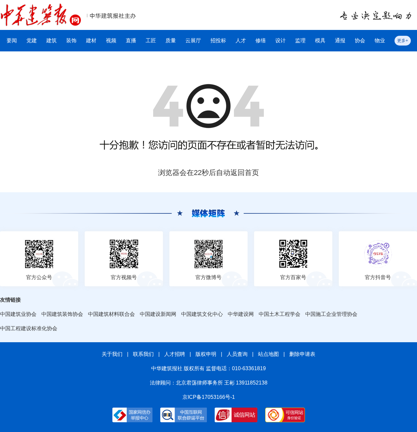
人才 (241, 40)
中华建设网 (241, 314)
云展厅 (193, 40)
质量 (170, 40)
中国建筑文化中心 (202, 314)
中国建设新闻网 (158, 314)
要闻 (12, 40)
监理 (300, 40)
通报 (340, 40)
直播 (131, 40)
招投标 (218, 40)
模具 (320, 40)
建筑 (51, 40)
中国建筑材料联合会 (111, 314)
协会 (360, 40)
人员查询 (237, 354)
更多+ (402, 40)
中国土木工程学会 (279, 314)
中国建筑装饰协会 (62, 314)
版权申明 (205, 354)
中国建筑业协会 (18, 314)
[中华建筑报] (40, 7)
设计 (280, 40)
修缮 (260, 40)
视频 (111, 40)
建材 (91, 40)
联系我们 (143, 354)
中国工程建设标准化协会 (28, 328)
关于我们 (112, 354)
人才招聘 (174, 354)
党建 (31, 40)
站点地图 (268, 354)
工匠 (151, 40)
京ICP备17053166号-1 (208, 397)
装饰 (71, 40)
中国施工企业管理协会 (331, 314)
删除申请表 (302, 354)
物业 (380, 40)
